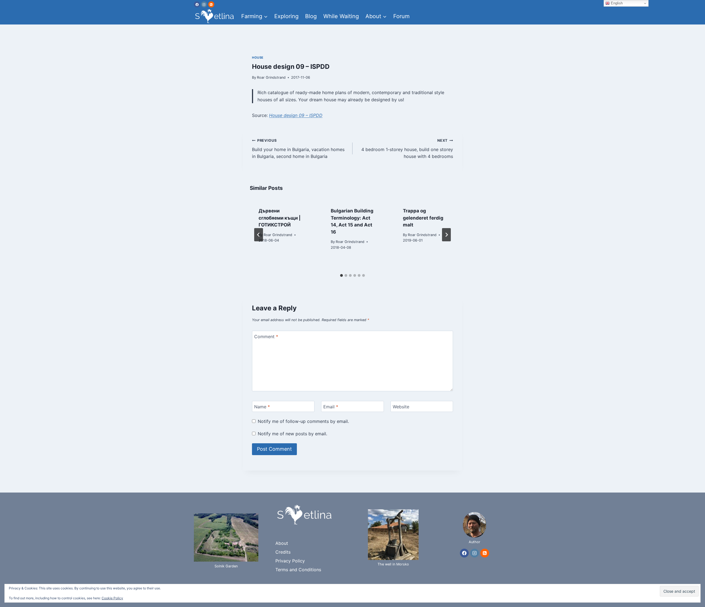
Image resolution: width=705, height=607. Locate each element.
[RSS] (211, 4)
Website (401, 406)
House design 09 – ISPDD (295, 115)
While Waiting (341, 16)
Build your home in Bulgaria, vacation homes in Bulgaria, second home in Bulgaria (298, 148)
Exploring (286, 16)
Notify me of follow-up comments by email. (303, 421)
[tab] (341, 275)
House (258, 57)
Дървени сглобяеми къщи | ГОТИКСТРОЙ (279, 218)
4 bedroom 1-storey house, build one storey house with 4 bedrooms (407, 148)
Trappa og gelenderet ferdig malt (423, 218)
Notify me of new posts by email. (292, 433)
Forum (401, 16)
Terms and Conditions (298, 569)
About (281, 543)
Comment (266, 336)
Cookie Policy (112, 598)
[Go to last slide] (258, 234)
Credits (283, 552)
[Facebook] (197, 4)
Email (330, 406)
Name (262, 406)
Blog (311, 16)
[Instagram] (204, 4)
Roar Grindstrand (271, 77)
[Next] (446, 234)
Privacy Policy (290, 561)
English (616, 3)
